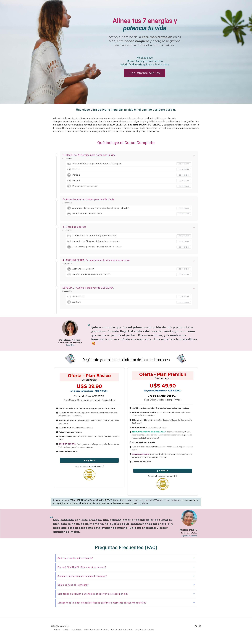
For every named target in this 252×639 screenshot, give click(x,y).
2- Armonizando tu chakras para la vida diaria (88, 199)
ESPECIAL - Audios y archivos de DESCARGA (88, 287)
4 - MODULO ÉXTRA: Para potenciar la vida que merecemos (96, 260)
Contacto (77, 629)
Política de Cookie (145, 629)
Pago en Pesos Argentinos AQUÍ (89, 466)
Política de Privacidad (122, 629)
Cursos (66, 629)
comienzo (184, 164)
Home (57, 629)
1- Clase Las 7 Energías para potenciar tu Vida (89, 155)
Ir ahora (144, 503)
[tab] (126, 558)
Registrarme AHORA (145, 73)
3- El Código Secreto (74, 227)
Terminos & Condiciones (96, 629)
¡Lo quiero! (89, 460)
